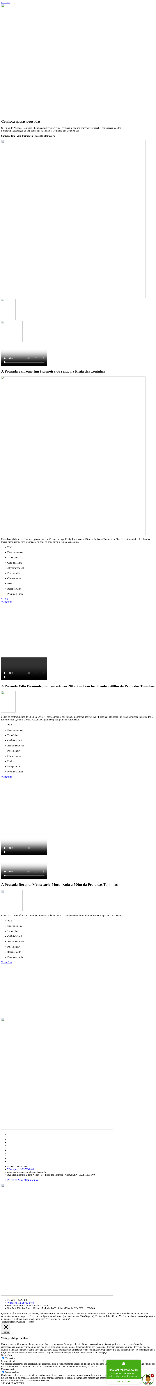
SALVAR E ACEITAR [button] (12, 1383)
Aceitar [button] (30, 1321)
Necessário (10, 1358)
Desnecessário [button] (8, 1369)
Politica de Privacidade (106, 1316)
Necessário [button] (6, 1355)
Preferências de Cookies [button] (13, 1321)
